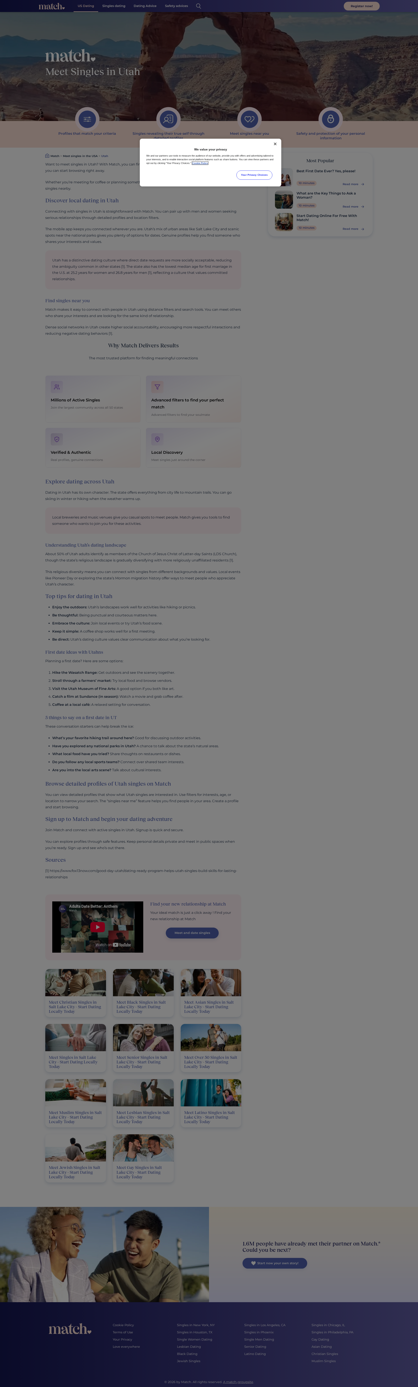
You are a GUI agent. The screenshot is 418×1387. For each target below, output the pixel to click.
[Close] (275, 144)
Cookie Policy (200, 163)
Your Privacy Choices (254, 175)
